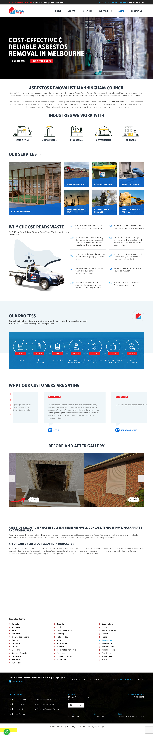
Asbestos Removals (18, 699)
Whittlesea (16, 659)
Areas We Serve (124, 679)
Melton (15, 646)
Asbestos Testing (17, 714)
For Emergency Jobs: (135, 694)
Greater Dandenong (20, 637)
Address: (71, 694)
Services (87, 11)
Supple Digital (100, 726)
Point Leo (61, 653)
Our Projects (105, 11)
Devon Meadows (64, 630)
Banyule (15, 624)
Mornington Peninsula (66, 650)
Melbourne (107, 643)
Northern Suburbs (19, 653)
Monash (60, 646)
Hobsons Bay (62, 637)
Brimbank (16, 627)
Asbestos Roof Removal (47, 704)
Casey (104, 627)
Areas (121, 11)
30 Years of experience (47, 37)
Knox (59, 640)
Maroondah (62, 643)
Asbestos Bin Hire (17, 709)
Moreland (16, 650)
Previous (12, 478)
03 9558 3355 (136, 2)
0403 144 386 (92, 553)
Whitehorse (107, 656)
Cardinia (60, 627)
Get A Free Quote (41, 59)
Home (58, 11)
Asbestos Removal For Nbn (48, 709)
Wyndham (61, 659)
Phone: (71, 714)
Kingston (15, 640)
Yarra (104, 659)
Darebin (15, 630)
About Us (72, 11)
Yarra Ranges (17, 663)
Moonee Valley (109, 646)
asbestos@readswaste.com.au (131, 716)
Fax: (94, 714)
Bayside (60, 624)
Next (141, 478)
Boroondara (107, 624)
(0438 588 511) (56, 2)
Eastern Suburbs (109, 630)
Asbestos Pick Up (17, 704)
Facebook (77, 705)
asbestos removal (111, 102)
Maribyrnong (17, 643)
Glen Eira (106, 634)
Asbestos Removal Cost (47, 699)
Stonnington (17, 656)
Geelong (60, 634)
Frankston (16, 634)
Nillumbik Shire (108, 650)
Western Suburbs (64, 656)
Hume (104, 637)
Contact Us (136, 11)
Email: (120, 714)
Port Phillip (106, 653)
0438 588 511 (139, 697)
